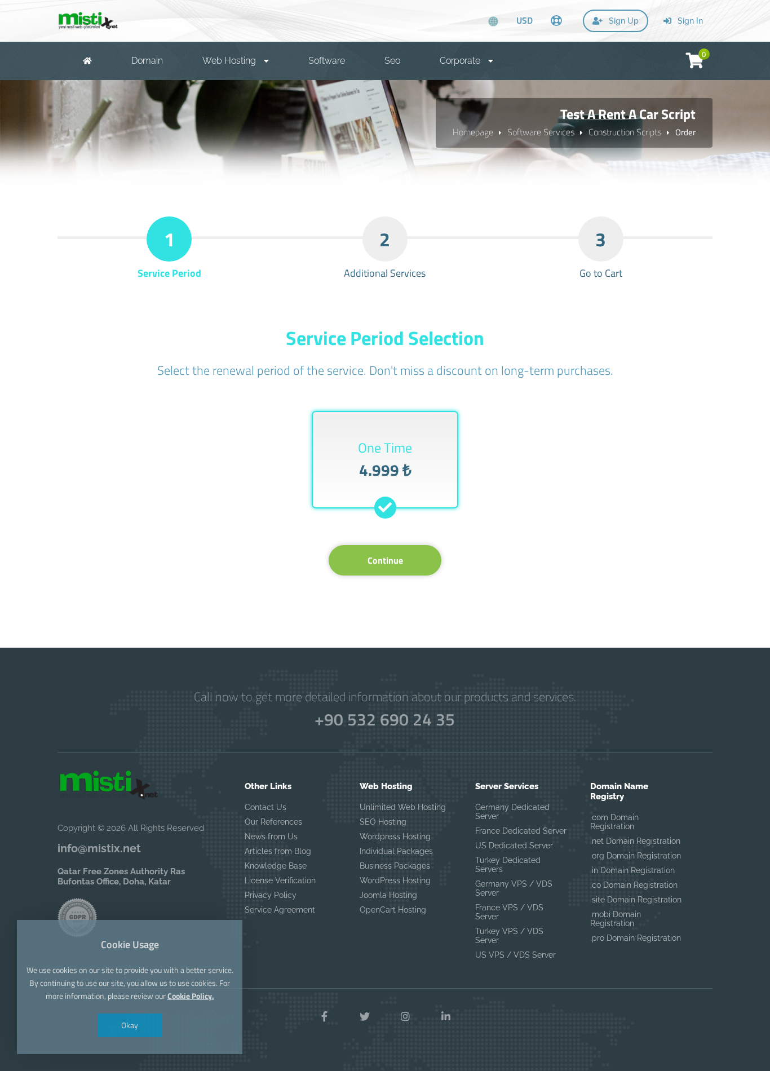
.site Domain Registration (636, 899)
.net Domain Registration (635, 841)
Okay (129, 1025)
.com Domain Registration (614, 822)
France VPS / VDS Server (509, 912)
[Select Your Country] (493, 22)
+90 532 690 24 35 (385, 719)
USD (524, 20)
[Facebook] (324, 1017)
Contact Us (265, 807)
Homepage (473, 132)
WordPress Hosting (395, 880)
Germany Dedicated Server (512, 812)
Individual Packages (396, 851)
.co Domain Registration (634, 884)
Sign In (689, 20)
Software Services (540, 132)
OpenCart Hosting (393, 909)
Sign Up (623, 20)
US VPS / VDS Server (515, 954)
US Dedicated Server (514, 845)
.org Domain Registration (635, 855)
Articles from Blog (278, 851)
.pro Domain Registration (635, 937)
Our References (273, 821)
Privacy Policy (271, 895)
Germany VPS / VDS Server (513, 888)
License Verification (280, 880)
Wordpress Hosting (395, 836)
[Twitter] (364, 1017)
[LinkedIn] (446, 1017)
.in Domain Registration (632, 870)
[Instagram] (405, 1017)
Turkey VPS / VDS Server (509, 936)
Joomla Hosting (388, 895)
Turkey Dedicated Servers (508, 865)
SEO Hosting (383, 821)
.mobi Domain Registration (615, 919)
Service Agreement (280, 909)
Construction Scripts (624, 132)
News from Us (271, 836)
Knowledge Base (276, 865)
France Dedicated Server (521, 830)
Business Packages (395, 865)
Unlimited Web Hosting (403, 807)
